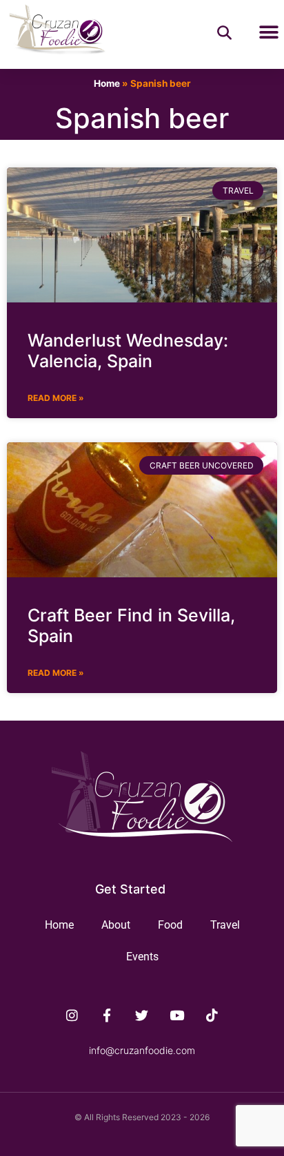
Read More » (56, 398)
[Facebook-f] (106, 1014)
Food (170, 924)
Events (142, 956)
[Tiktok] (212, 1014)
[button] (268, 32)
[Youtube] (177, 1014)
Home (107, 83)
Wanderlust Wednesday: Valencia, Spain (128, 350)
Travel (225, 924)
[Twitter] (142, 1014)
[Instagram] (72, 1014)
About (115, 924)
